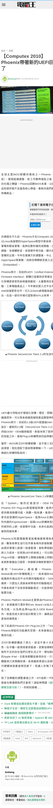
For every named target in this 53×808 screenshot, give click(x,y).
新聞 (11, 51)
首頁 (3, 51)
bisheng (11, 79)
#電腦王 (19, 732)
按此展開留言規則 (36, 800)
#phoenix (37, 738)
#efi (26, 738)
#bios (30, 732)
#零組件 (7, 732)
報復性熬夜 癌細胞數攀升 (19, 713)
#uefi (17, 738)
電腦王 (26, 5)
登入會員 (28, 796)
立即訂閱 (35, 225)
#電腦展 (7, 738)
